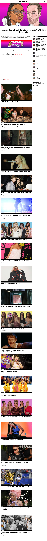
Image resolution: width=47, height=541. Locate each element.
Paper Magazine (4, 465)
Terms (43, 83)
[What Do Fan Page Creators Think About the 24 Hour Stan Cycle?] (34, 49)
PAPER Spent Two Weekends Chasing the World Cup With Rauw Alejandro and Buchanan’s (15, 463)
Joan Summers (4, 330)
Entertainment (3, 122)
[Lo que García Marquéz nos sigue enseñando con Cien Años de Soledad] (16, 137)
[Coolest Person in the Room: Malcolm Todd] (16, 340)
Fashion (2, 259)
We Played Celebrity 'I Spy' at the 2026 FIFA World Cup (15, 486)
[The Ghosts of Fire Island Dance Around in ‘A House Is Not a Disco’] (34, 45)
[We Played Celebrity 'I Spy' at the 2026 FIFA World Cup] (16, 477)
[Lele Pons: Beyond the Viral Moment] (16, 273)
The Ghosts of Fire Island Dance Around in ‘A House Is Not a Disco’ (41, 45)
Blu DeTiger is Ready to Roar (40, 60)
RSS (38, 83)
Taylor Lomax (3, 127)
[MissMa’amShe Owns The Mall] (16, 361)
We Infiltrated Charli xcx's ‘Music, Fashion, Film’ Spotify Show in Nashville (16, 216)
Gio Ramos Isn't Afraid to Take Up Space (12, 439)
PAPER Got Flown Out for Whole (9, 101)
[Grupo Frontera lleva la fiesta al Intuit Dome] (34, 53)
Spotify (9, 56)
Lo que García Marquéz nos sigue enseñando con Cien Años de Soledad (15, 148)
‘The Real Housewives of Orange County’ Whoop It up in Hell (16, 417)
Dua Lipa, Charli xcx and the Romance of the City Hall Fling (15, 533)
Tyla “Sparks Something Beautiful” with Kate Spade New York (41, 78)
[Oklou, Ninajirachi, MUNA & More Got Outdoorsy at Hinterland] (34, 71)
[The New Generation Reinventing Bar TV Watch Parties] (34, 74)
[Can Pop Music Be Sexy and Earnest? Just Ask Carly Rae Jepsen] (34, 67)
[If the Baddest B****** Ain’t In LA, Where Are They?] (34, 39)
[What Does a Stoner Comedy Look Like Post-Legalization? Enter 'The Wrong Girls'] (16, 114)
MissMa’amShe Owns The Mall (9, 371)
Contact (36, 83)
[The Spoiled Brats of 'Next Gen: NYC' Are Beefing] (16, 319)
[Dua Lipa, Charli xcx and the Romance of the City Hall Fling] (16, 522)
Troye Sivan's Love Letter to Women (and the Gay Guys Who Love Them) (16, 193)
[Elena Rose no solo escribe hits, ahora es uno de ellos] (16, 161)
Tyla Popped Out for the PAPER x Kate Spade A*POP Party (15, 261)
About (34, 83)
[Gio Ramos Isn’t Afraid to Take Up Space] (16, 429)
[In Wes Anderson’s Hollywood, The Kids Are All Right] (16, 296)
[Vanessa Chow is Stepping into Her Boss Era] (34, 42)
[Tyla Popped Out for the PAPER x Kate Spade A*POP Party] (16, 251)
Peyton (2, 50)
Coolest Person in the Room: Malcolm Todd (12, 350)
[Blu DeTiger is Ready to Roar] (34, 61)
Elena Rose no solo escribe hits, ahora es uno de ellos (15, 171)
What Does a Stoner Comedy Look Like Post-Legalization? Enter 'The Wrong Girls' (13, 125)
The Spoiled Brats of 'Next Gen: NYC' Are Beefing (14, 329)
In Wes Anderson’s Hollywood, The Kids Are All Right (15, 306)
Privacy (40, 83)
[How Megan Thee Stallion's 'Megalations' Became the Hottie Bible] (16, 498)
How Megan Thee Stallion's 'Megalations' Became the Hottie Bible (15, 508)
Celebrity (2, 460)
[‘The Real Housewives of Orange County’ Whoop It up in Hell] (16, 407)
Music (2, 100)
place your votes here (18, 54)
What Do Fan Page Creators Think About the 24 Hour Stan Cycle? (40, 49)
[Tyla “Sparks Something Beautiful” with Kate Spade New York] (34, 78)
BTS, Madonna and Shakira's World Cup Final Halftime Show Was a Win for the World (15, 394)
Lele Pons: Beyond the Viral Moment (11, 283)
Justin (6, 50)
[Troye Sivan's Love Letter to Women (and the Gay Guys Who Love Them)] (16, 182)
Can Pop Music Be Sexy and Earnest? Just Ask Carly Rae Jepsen (40, 67)
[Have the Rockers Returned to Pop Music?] (34, 56)
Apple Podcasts (13, 56)
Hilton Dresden (6, 79)
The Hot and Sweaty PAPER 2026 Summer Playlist (14, 239)
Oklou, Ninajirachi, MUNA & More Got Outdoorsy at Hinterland (40, 71)
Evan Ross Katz (21, 50)
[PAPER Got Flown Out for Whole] (16, 92)
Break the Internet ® (23, 28)
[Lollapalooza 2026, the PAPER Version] (34, 64)
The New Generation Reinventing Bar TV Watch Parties (40, 74)
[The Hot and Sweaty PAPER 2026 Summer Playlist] (16, 230)
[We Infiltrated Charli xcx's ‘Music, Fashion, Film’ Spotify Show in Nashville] (16, 205)
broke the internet (14, 36)
